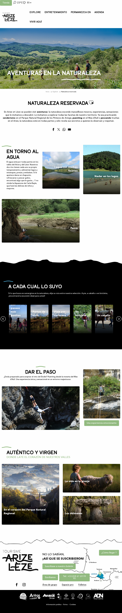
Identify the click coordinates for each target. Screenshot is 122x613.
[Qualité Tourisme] (88, 596)
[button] (14, 2)
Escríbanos (50, 577)
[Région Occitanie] (66, 596)
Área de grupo (49, 585)
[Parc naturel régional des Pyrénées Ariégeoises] (59, 596)
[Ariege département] (34, 596)
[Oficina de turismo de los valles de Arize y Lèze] (9, 16)
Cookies (73, 604)
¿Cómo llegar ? (109, 553)
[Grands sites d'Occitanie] (73, 596)
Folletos (82, 585)
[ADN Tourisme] (98, 596)
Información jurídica (53, 604)
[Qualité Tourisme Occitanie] (80, 596)
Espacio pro (68, 585)
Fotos (65, 604)
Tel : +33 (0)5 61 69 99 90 (74, 577)
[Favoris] (24, 2)
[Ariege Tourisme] (48, 596)
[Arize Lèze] (23, 596)
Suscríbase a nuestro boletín (59, 566)
